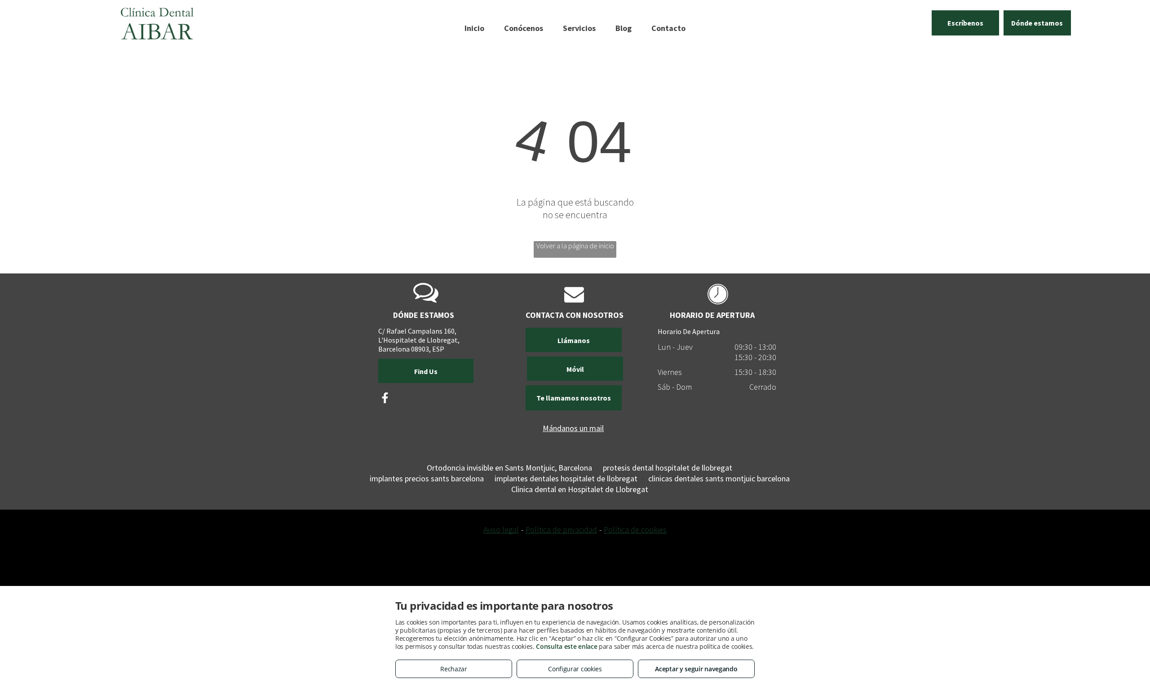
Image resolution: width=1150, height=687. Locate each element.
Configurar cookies (575, 669)
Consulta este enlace (566, 646)
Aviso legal (501, 529)
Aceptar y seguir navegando (696, 669)
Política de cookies (635, 529)
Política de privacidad (561, 529)
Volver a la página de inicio (575, 245)
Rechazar (453, 669)
